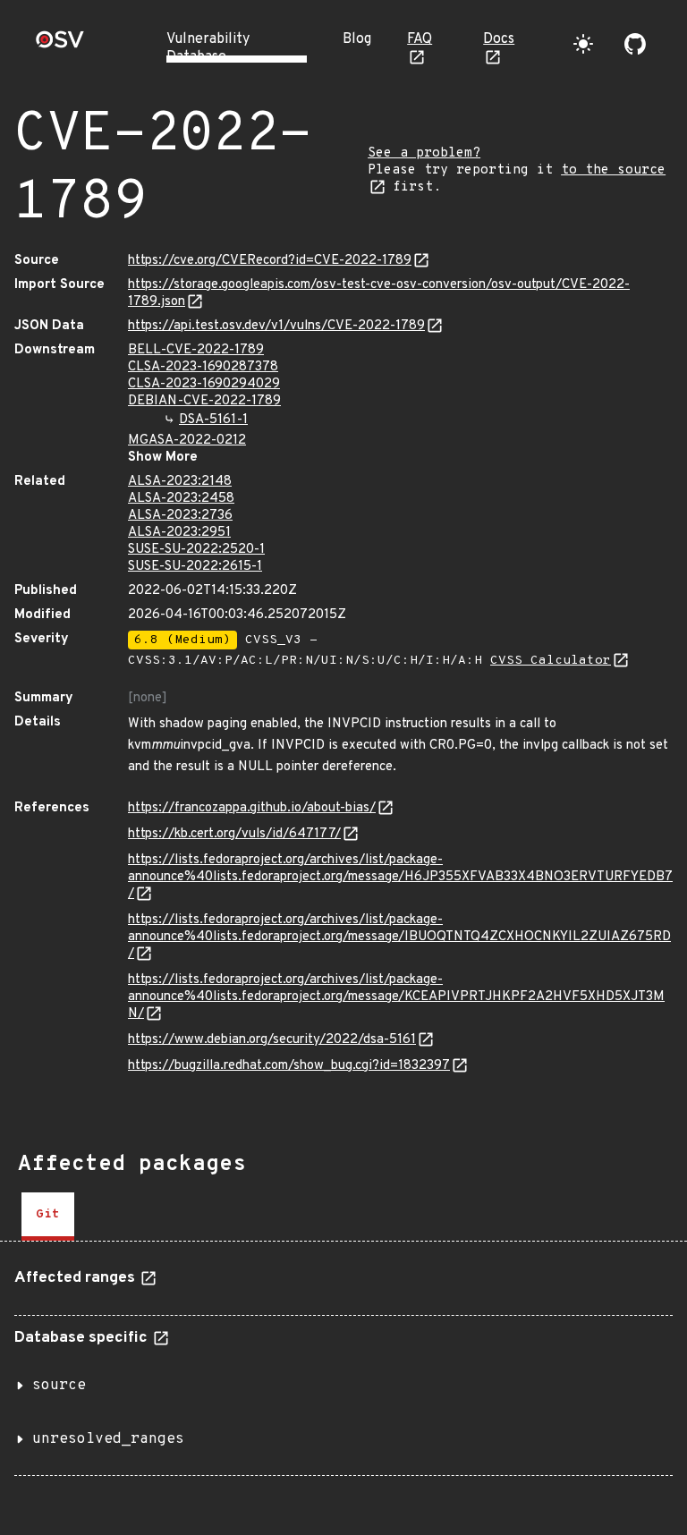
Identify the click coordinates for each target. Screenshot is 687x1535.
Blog (357, 39)
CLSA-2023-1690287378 (203, 367)
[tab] (47, 1216)
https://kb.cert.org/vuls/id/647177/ (234, 834)
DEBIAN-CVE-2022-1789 (204, 401)
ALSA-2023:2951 (179, 532)
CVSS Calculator (550, 660)
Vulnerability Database (208, 48)
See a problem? (424, 153)
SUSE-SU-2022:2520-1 (196, 549)
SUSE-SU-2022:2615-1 (195, 566)
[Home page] (60, 45)
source (59, 1386)
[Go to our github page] (635, 44)
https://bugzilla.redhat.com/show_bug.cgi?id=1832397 (289, 1065)
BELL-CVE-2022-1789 (196, 350)
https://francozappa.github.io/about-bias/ (252, 808)
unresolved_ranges (108, 1439)
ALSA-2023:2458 (181, 498)
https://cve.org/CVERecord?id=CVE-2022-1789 (269, 260)
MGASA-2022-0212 (187, 440)
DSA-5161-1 (213, 419)
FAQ (419, 39)
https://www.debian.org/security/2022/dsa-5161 (272, 1039)
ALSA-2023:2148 (180, 481)
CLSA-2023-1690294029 (204, 384)
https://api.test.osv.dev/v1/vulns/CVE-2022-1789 (276, 326)
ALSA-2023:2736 (180, 515)
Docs (498, 39)
